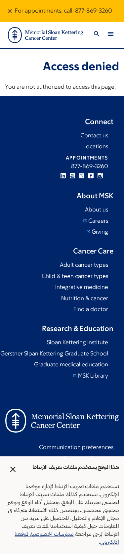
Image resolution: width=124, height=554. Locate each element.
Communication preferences (76, 447)
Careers (97, 220)
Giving (99, 231)
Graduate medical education (71, 364)
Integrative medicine (81, 287)
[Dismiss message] (10, 11)
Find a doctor (90, 309)
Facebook (91, 175)
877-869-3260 (93, 10)
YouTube (72, 175)
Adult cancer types (84, 264)
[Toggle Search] (96, 35)
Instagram (100, 175)
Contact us (94, 135)
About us (96, 209)
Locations (95, 146)
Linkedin (63, 175)
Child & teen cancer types (75, 276)
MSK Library (92, 375)
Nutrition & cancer (84, 298)
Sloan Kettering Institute (77, 342)
